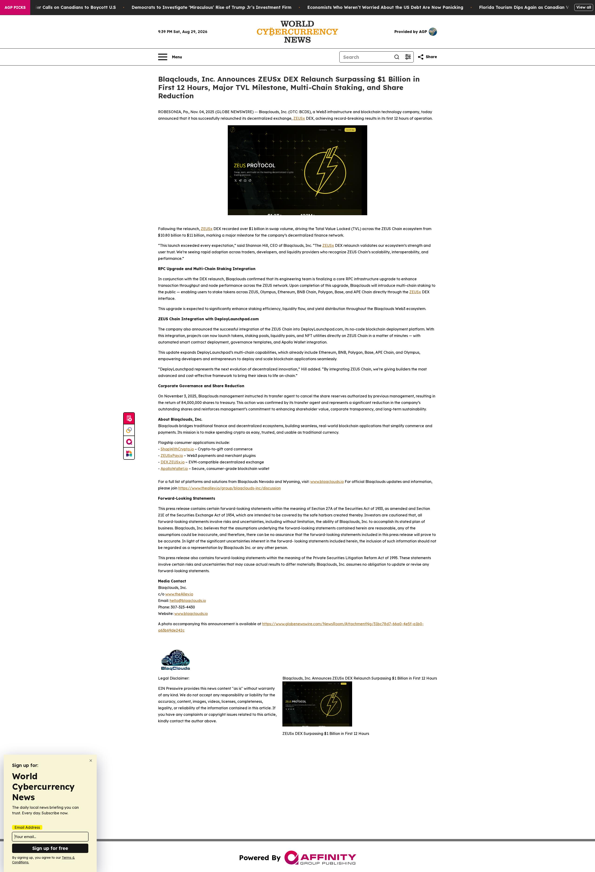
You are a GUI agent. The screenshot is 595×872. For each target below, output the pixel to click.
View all (583, 7)
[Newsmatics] (129, 453)
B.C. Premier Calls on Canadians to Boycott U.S (65, 7)
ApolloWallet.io (174, 468)
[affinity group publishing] (129, 442)
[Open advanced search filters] (407, 57)
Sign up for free (50, 848)
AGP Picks (15, 7)
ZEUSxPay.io (172, 455)
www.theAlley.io (179, 594)
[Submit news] (129, 418)
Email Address (27, 827)
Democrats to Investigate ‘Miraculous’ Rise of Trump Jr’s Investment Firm (211, 7)
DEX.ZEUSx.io (173, 462)
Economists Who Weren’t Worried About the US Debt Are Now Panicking (385, 7)
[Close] (91, 760)
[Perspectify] (129, 430)
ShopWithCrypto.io (177, 449)
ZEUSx (299, 118)
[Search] (396, 57)
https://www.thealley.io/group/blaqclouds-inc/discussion (229, 488)
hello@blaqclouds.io (188, 600)
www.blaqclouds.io (327, 481)
